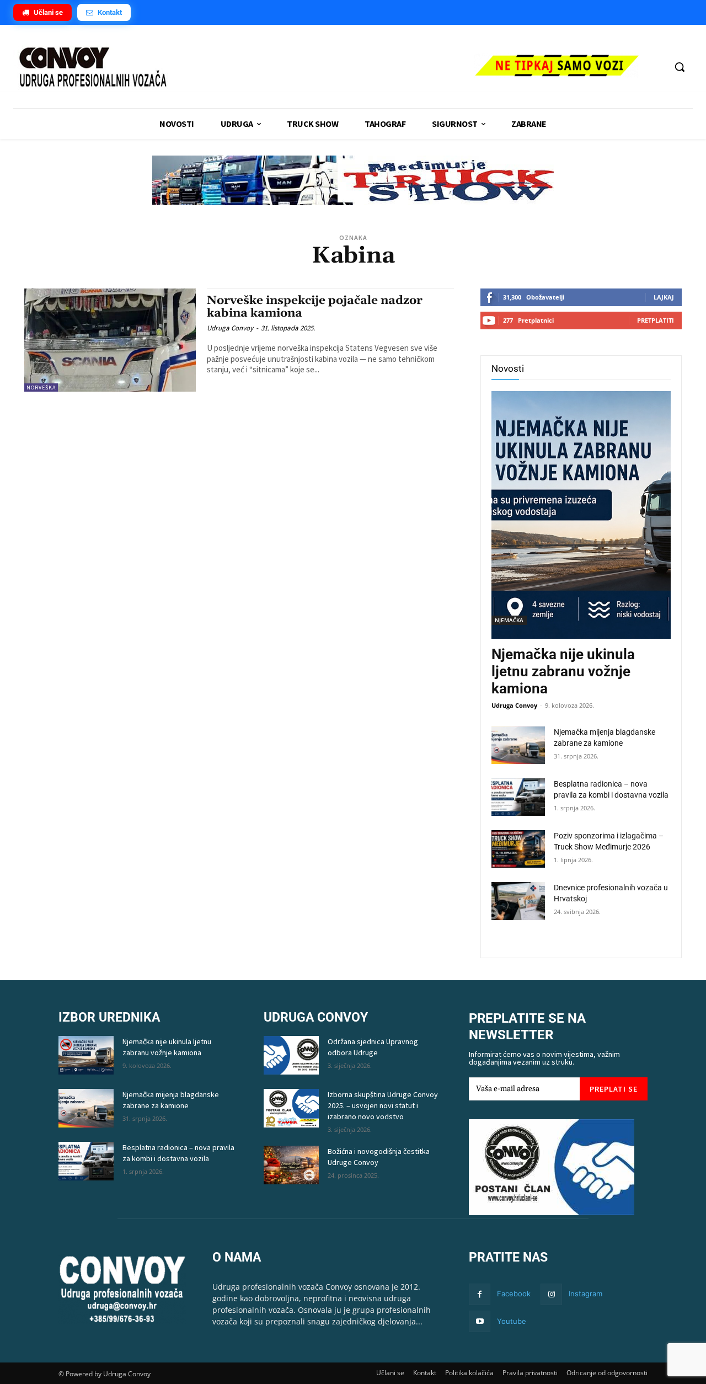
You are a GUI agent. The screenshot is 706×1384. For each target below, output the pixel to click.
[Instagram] (551, 1294)
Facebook (514, 1293)
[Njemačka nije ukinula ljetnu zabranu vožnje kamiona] (581, 515)
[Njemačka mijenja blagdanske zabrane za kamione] (518, 745)
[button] (679, 67)
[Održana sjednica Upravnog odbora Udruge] (291, 1055)
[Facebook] (479, 1294)
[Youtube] (479, 1321)
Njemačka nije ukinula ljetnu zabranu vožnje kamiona (563, 671)
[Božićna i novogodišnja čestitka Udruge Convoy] (291, 1165)
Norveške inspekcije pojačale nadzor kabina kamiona (314, 306)
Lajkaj (664, 297)
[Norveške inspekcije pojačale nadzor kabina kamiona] (110, 340)
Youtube (511, 1321)
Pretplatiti (655, 320)
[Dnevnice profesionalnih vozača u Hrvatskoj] (518, 901)
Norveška (41, 387)
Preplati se (614, 1089)
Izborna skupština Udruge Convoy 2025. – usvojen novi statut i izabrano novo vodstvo (383, 1105)
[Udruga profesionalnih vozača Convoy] (238, 67)
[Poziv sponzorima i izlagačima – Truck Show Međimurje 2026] (518, 849)
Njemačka (509, 620)
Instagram (585, 1293)
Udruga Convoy (230, 328)
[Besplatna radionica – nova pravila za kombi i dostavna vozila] (518, 797)
